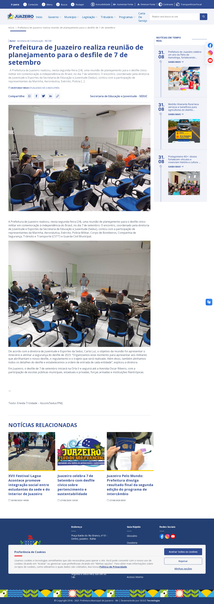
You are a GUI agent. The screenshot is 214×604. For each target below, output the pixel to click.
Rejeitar (183, 561)
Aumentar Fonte (125, 4)
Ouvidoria (132, 542)
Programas (126, 17)
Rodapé (78, 4)
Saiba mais (174, 62)
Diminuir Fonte (148, 4)
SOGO (150, 600)
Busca (62, 4)
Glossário (132, 535)
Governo (53, 17)
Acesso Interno (135, 577)
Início (39, 17)
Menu (47, 4)
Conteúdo (31, 4)
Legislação (88, 17)
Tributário (107, 17)
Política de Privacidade (113, 566)
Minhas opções (183, 568)
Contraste (168, 4)
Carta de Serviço (142, 17)
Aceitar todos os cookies (183, 551)
